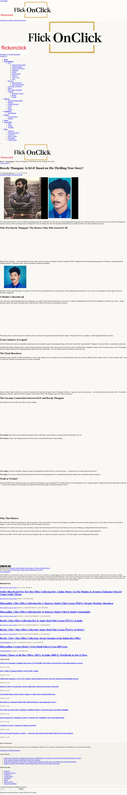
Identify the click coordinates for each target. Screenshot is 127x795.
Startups (10, 118)
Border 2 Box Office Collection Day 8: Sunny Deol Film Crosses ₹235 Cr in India (41, 620)
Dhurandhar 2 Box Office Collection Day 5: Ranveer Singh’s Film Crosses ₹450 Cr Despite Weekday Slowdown (56, 603)
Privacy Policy (12, 136)
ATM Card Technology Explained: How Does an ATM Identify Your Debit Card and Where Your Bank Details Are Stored (41, 663)
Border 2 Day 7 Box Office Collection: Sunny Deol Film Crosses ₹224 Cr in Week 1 (42, 629)
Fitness (10, 109)
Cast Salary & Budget (15, 86)
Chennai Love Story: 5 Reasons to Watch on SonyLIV (18, 725)
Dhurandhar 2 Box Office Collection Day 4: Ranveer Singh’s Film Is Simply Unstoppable (45, 612)
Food (9, 108)
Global (10, 125)
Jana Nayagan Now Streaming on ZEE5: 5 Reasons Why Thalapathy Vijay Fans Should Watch (32, 718)
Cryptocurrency (13, 117)
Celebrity (11, 92)
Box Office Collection (15, 90)
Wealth (14, 97)
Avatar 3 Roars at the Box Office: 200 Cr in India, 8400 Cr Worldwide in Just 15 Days (43, 655)
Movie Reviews (17, 83)
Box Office (3, 566)
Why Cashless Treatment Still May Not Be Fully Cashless (19, 671)
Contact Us (3, 56)
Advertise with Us (13, 133)
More (6, 129)
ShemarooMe (16, 74)
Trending (11, 127)
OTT (9, 63)
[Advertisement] (59, 245)
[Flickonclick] (51, 52)
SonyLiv (14, 75)
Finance (6, 115)
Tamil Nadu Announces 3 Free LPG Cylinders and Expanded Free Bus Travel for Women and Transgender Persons (39, 679)
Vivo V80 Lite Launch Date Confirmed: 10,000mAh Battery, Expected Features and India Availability (34, 710)
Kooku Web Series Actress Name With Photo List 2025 (25, 570)
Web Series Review (18, 84)
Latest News (8, 122)
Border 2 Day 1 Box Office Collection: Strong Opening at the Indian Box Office (40, 638)
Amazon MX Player (18, 68)
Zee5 (13, 79)
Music (10, 88)
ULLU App (15, 77)
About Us (11, 131)
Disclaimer (11, 138)
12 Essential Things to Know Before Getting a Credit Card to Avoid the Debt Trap (27, 694)
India (9, 124)
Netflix (14, 72)
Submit (21, 789)
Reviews (10, 81)
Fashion (10, 102)
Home (6, 59)
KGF (9, 566)
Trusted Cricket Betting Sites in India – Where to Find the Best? (30, 568)
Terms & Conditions (10, 783)
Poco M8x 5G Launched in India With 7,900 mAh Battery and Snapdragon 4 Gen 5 (28, 702)
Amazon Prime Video (18, 65)
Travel (10, 106)
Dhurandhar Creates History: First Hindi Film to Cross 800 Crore (34, 646)
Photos (14, 95)
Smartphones (12, 113)
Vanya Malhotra (7, 173)
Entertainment (8, 61)
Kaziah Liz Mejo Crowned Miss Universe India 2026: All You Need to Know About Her (29, 686)
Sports (6, 120)
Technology (7, 111)
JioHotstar (15, 70)
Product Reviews (13, 104)
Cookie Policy (12, 140)
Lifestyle (7, 99)
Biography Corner (17, 93)
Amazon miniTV (17, 67)
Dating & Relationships (15, 100)
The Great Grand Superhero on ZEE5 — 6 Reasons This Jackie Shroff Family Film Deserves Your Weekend (36, 733)
